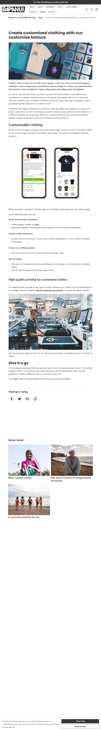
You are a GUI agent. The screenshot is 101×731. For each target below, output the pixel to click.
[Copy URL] (35, 399)
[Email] (27, 399)
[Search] (91, 9)
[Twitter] (19, 399)
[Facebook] (12, 399)
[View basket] (96, 9)
